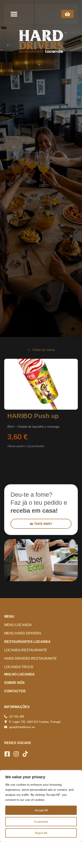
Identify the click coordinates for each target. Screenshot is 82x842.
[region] (41, 806)
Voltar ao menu (43, 350)
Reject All (41, 833)
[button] (14, 14)
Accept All (41, 810)
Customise (41, 821)
